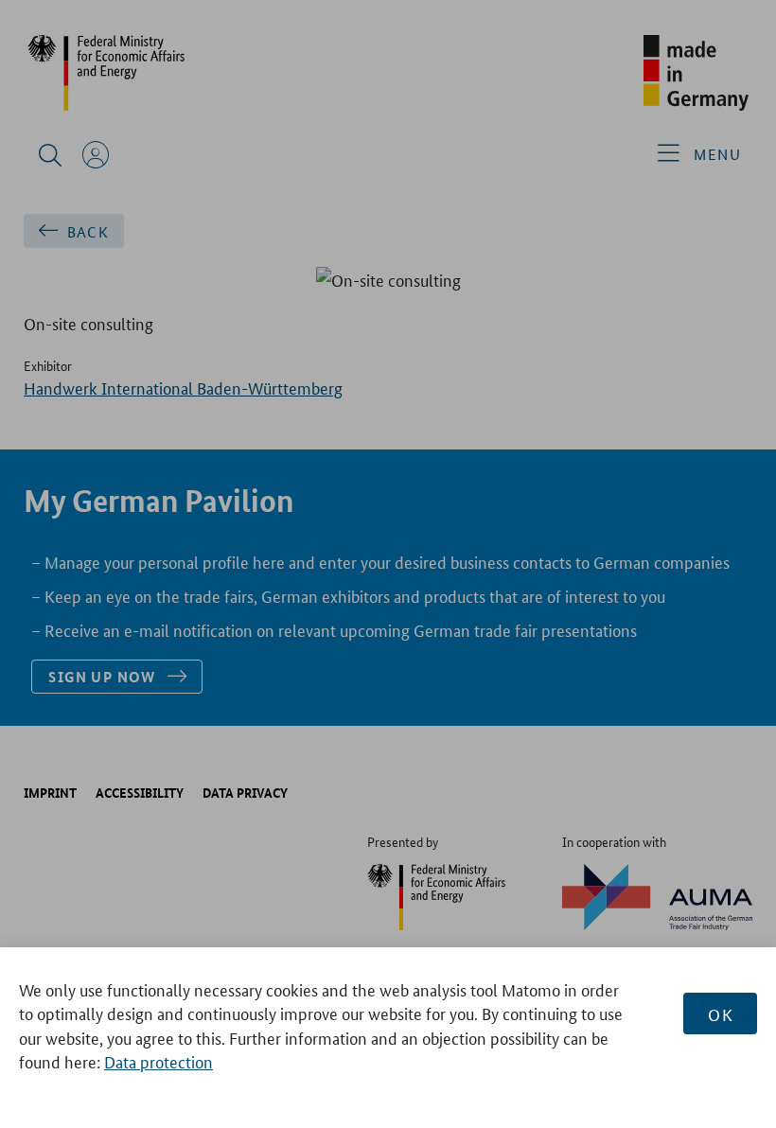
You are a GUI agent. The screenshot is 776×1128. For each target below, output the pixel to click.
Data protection (158, 1060)
